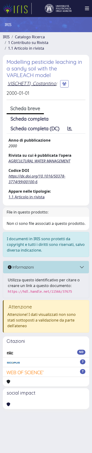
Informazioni (23, 267)
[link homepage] (17, 8)
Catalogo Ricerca (30, 36)
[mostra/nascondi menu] (87, 8)
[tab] (69, 129)
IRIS (6, 36)
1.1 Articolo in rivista (26, 48)
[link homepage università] (58, 8)
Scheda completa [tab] (30, 119)
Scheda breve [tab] (25, 108)
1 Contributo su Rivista (28, 42)
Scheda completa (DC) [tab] (35, 128)
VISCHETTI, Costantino (32, 83)
